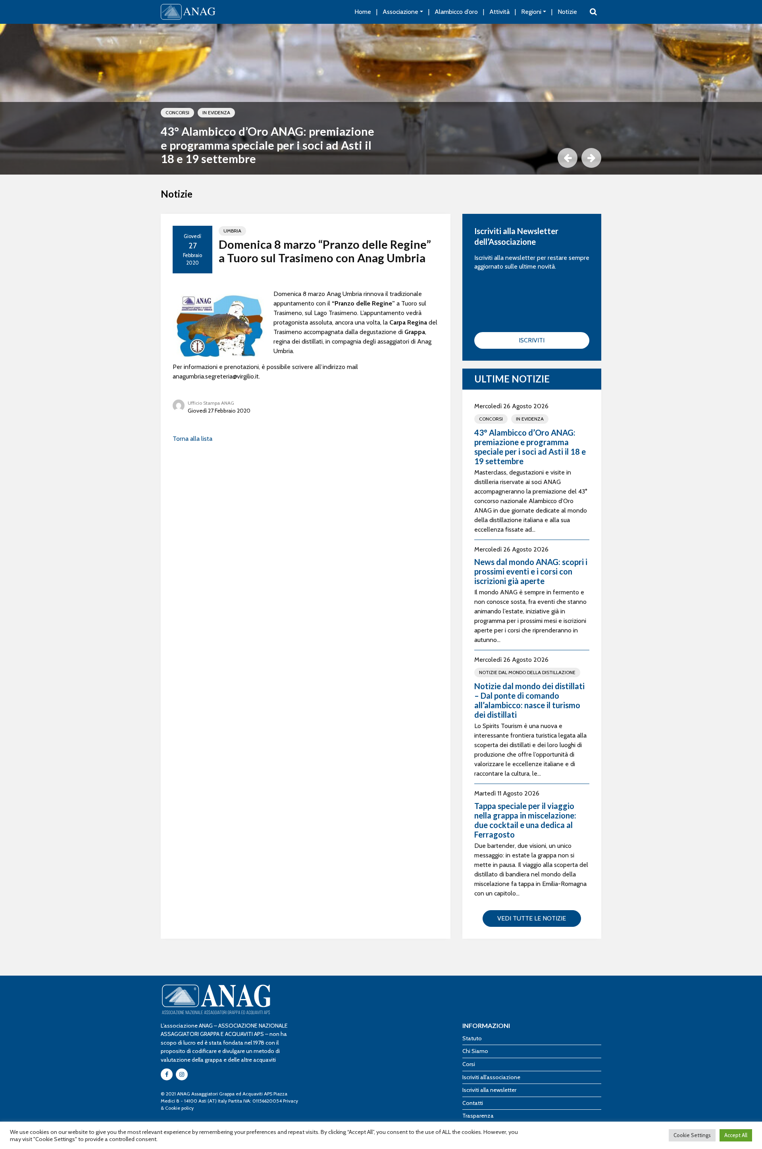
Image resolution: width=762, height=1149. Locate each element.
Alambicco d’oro (456, 11)
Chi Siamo (475, 1051)
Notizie (567, 11)
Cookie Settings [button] (692, 1135)
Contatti (472, 1103)
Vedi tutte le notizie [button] (531, 918)
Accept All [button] (735, 1135)
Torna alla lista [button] (192, 438)
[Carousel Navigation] (381, 158)
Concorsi (177, 112)
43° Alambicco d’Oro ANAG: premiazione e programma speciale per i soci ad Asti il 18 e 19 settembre (267, 145)
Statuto (472, 1038)
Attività (499, 11)
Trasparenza (478, 1115)
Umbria (232, 231)
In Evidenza (216, 112)
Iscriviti (532, 340)
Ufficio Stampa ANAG (211, 403)
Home (362, 11)
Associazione (400, 11)
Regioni (531, 11)
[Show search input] (593, 12)
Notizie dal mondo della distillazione (527, 672)
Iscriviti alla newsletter (489, 1089)
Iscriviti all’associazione (491, 1077)
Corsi (468, 1064)
